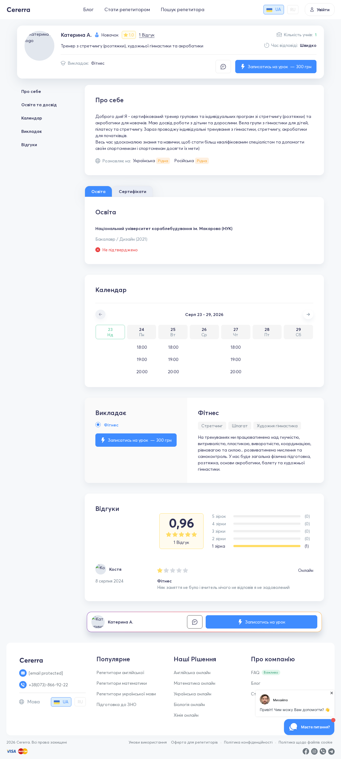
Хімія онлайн (186, 715)
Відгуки (29, 144)
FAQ (255, 672)
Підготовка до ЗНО (116, 704)
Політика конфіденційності (248, 742)
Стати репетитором (127, 9)
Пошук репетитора (182, 9)
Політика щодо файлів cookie (305, 742)
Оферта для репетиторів (194, 742)
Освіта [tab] (98, 191)
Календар (31, 118)
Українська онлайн (192, 693)
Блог (88, 9)
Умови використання (148, 742)
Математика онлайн (194, 683)
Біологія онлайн (189, 704)
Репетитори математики (121, 683)
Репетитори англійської (120, 672)
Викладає (31, 131)
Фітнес (97, 63)
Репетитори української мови (126, 693)
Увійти (323, 9)
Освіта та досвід (39, 104)
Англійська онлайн (192, 672)
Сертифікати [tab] (132, 191)
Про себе (31, 91)
